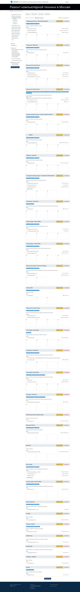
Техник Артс (36, 201)
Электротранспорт (14, 38)
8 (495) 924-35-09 (60, 524)
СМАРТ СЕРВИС (37, 221)
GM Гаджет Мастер (30, 425)
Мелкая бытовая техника (16, 16)
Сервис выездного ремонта (46, 114)
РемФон (33, 524)
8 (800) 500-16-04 (60, 114)
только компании (15, 63)
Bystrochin (28, 445)
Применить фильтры (15, 67)
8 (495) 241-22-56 (60, 89)
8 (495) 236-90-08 (60, 394)
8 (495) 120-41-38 (60, 372)
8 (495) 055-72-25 (60, 175)
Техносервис (36, 330)
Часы (12, 39)
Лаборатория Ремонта (43, 21)
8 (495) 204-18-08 (60, 201)
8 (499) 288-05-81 (60, 350)
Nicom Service (36, 65)
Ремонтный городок (41, 265)
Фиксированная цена (16, 53)
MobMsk (31, 134)
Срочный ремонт (15, 56)
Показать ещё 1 (30, 188)
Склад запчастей (15, 51)
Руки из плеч (36, 89)
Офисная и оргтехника (15, 33)
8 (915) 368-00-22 (60, 445)
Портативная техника (15, 25)
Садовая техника (14, 36)
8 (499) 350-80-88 (60, 155)
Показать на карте (39, 17)
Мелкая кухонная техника (16, 27)
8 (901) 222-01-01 (60, 134)
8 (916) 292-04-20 (60, 481)
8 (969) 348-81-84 (60, 514)
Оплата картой (14, 50)
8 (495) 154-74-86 (60, 536)
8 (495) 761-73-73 (60, 221)
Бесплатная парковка (16, 55)
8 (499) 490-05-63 (60, 21)
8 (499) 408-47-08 (60, 425)
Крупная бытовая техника (16, 14)
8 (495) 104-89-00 (60, 546)
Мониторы (15, 22)
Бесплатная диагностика (16, 58)
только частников (15, 64)
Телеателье (35, 45)
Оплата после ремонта (16, 54)
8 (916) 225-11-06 (60, 287)
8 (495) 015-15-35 (60, 330)
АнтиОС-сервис (32, 481)
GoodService (35, 350)
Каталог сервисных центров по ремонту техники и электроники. (30, 2)
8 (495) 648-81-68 (60, 414)
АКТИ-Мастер (29, 536)
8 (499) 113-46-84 (60, 45)
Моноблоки (15, 23)
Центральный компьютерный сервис (35, 414)
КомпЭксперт (29, 546)
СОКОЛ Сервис (37, 243)
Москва (66, 1)
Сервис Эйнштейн (30, 502)
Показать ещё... (48, 579)
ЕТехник (28, 567)
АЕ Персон (34, 394)
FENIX (31, 287)
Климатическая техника (15, 28)
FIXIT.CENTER (36, 372)
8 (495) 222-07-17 (60, 265)
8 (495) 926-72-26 (60, 65)
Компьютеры (15, 20)
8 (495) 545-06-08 (60, 308)
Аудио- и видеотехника (15, 30)
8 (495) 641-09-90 (60, 464)
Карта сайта (32, 588)
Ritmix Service (36, 308)
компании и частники (16, 62)
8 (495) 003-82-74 (60, 502)
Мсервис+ (34, 557)
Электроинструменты (15, 35)
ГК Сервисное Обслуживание (47, 175)
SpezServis (34, 155)
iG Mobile (28, 514)
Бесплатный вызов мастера (17, 60)
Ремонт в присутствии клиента (17, 49)
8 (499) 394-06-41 (60, 567)
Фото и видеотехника (15, 31)
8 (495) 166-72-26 (60, 243)
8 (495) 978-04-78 (60, 557)
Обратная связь (53, 586)
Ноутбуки (14, 18)
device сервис (29, 464)
